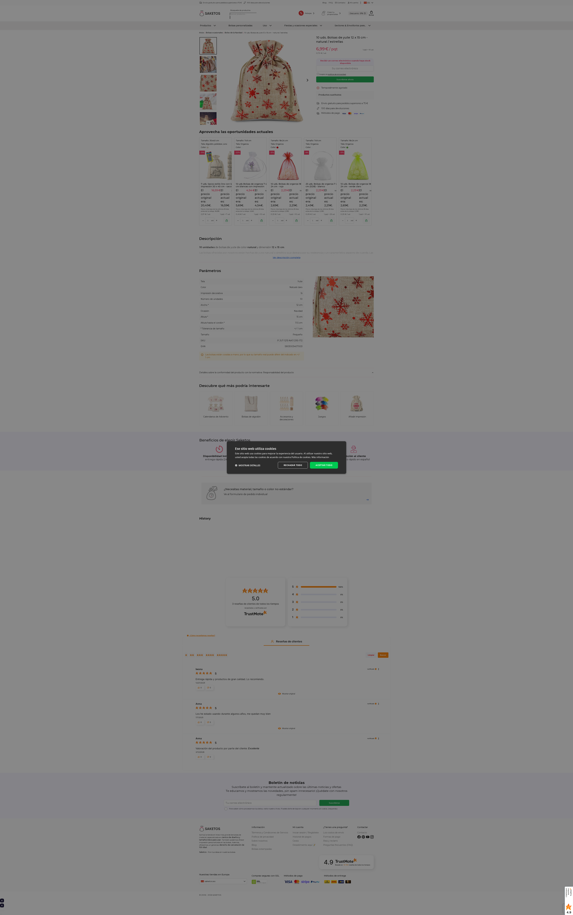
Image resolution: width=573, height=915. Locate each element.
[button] (247, 465)
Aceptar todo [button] (324, 465)
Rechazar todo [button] (293, 465)
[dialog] (286, 457)
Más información (320, 456)
